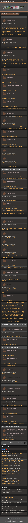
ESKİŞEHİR (13, 309)
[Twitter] (4, 449)
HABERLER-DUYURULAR (11, 200)
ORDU (23, 317)
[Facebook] (3, 449)
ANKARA (7, 304)
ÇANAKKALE (16, 307)
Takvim (5, 487)
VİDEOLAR (24, 47)
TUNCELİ (24, 320)
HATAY (13, 311)
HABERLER (12, 35)
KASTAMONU (4, 314)
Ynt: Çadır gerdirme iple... (6, 162)
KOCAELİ (6, 315)
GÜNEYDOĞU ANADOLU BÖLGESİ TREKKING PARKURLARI (13, 34)
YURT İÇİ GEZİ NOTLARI (11, 178)
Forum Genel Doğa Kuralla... (7, 439)
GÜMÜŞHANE (4, 311)
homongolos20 (9, 497)
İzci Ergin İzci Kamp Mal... (6, 74)
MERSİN (7, 317)
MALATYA (17, 315)
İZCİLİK (8, 69)
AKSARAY (22, 302)
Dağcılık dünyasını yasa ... (6, 43)
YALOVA (8, 321)
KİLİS (3, 315)
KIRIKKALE (13, 314)
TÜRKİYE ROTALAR (21, 46)
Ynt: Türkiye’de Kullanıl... (6, 245)
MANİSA (21, 315)
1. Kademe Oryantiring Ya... (7, 90)
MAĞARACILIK (10, 131)
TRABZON (20, 320)
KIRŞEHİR (22, 314)
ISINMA (22, 210)
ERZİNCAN (4, 309)
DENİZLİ (6, 308)
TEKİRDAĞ (12, 320)
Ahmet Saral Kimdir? (6, 355)
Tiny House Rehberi (5, 392)
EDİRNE (18, 308)
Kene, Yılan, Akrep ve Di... (6, 154)
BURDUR (9, 307)
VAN (5, 321)
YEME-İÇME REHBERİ (11, 267)
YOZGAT (11, 321)
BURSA (12, 307)
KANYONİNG (10, 77)
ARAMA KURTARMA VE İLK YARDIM (15, 150)
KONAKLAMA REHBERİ (20, 267)
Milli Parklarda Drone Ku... (7, 363)
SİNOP (20, 318)
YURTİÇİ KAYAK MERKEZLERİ (12, 108)
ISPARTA (18, 311)
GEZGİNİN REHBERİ (11, 260)
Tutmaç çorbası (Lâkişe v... (7, 265)
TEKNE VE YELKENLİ (6, 128)
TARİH (11, 279)
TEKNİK (15, 47)
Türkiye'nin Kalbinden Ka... (7, 144)
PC (21, 336)
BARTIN (7, 305)
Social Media (6, 446)
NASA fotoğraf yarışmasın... (7, 381)
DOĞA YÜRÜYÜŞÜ (11, 20)
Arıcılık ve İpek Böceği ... (6, 253)
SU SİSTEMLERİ (15, 213)
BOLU (5, 307)
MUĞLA (10, 317)
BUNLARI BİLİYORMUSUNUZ (17, 405)
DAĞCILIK (9, 39)
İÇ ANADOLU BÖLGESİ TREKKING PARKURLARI (16, 31)
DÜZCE (15, 308)
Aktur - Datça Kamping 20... (7, 186)
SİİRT (17, 318)
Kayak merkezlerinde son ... (7, 106)
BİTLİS (3, 307)
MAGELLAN (9, 336)
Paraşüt (16, 116)
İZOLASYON (11, 211)
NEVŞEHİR (17, 317)
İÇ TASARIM (17, 211)
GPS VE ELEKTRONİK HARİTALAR (14, 329)
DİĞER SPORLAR (11, 139)
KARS (23, 312)
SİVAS (22, 318)
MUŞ (13, 317)
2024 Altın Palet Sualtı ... (6, 373)
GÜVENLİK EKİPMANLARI (7, 213)
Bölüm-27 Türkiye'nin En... (7, 56)
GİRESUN (22, 309)
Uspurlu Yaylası (5, 300)
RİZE (7, 318)
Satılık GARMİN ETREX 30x (7, 421)
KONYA (9, 315)
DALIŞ (23, 126)
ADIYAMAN (12, 302)
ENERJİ (7, 211)
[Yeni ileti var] (4, 20)
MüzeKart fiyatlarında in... (7, 237)
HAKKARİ (9, 311)
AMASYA (3, 304)
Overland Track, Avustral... (7, 24)
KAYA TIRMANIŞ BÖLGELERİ (12, 46)
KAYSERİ (9, 314)
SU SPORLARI (10, 120)
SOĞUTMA (4, 211)
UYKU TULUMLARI (14, 164)
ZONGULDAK (16, 321)
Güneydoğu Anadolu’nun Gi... (7, 82)
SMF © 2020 (13, 520)
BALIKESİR (4, 305)
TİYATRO (14, 279)
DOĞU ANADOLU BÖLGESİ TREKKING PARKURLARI (12, 32)
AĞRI (19, 302)
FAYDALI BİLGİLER (11, 241)
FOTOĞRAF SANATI (11, 350)
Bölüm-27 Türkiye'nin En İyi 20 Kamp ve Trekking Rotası (13, 453)
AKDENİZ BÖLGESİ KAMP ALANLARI (13, 62)
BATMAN (11, 305)
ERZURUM (8, 309)
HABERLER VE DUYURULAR (13, 377)
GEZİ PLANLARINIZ (5, 229)
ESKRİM (12, 146)
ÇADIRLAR (9, 164)
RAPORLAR (12, 47)
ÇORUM (3, 308)
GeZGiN (14, 24)
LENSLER (13, 365)
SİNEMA (8, 279)
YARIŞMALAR (10, 369)
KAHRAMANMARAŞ (8, 312)
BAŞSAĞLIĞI (9, 395)
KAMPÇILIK (9, 52)
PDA (19, 336)
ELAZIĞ (22, 308)
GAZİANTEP (17, 309)
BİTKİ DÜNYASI (10, 291)
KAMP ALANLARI (11, 181)
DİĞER (22, 423)
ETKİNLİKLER (10, 249)
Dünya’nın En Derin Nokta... (7, 136)
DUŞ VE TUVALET (21, 213)
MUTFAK (3, 214)
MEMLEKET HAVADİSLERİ (13, 233)
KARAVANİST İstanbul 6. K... (7, 198)
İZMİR (3, 312)
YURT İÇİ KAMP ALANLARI (12, 188)
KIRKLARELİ (18, 314)
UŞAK (3, 321)
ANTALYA (11, 304)
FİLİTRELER (9, 365)
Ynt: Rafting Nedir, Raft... (6, 124)
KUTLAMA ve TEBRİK (16, 395)
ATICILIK (20, 146)
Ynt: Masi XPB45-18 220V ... (7, 208)
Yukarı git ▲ (19, 518)
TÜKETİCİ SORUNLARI (12, 408)
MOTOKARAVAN (10, 210)
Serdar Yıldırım (15, 277)
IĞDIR (16, 311)
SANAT (21, 279)
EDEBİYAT (4, 280)
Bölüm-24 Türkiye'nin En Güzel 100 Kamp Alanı (12, 477)
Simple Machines (18, 520)
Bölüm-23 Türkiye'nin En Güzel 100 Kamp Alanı (12, 480)
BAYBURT (15, 305)
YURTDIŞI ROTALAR (5, 35)
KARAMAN (19, 312)
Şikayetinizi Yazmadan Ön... (7, 413)
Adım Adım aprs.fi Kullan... (7, 344)
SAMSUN (14, 318)
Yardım (8, 518)
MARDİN (3, 317)
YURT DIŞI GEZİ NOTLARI (21, 178)
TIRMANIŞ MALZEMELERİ (13, 166)
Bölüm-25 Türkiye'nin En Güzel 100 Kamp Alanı (12, 473)
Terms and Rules (13, 518)
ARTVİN (19, 304)
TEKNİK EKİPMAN (11, 158)
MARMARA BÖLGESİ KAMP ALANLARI (14, 59)
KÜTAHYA (13, 315)
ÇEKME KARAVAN (17, 210)
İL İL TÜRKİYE (10, 295)
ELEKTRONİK (14, 423)
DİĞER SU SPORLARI (14, 128)
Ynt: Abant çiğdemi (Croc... (7, 288)
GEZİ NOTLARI (10, 221)
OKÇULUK (9, 146)
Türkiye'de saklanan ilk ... (6, 98)
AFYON (16, 302)
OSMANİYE (4, 318)
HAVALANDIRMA (22, 211)
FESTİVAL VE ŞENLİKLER (10, 257)
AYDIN (22, 304)
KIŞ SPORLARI (10, 101)
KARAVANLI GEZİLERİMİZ (13, 172)
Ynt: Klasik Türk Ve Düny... (6, 277)
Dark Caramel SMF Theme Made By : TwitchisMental (14, 521)
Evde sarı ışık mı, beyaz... (6, 403)
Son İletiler (6, 451)
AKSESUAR (8, 214)
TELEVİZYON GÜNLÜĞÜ (6, 269)
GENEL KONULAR (11, 193)
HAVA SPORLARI (11, 113)
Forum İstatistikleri (7, 495)
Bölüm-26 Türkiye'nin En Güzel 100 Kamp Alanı (12, 470)
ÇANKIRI (21, 307)
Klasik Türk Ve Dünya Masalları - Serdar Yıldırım (12, 467)
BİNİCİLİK (16, 146)
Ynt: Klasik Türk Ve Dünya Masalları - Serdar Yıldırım (13, 457)
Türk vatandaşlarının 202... (7, 226)
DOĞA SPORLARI (10, 255)
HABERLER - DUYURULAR (12, 126)
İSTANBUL (23, 311)
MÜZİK (18, 279)
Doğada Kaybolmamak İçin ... (7, 334)
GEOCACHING (10, 93)
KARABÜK (15, 312)
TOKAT (16, 320)
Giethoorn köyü (18, 176)
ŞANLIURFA (4, 320)
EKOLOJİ (9, 284)
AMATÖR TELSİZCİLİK (12, 339)
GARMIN (13, 336)
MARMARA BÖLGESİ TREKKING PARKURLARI (15, 27)
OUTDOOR (9, 423)
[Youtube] (6, 449)
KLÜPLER (19, 47)
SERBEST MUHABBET (12, 398)
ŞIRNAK (8, 320)
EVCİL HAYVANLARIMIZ (17, 291)
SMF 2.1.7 (8, 520)
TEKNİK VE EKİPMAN (22, 128)
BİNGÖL (22, 305)
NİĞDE (20, 317)
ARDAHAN (15, 304)
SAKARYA (10, 318)
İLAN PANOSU (10, 416)
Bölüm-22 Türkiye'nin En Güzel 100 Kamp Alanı (12, 483)
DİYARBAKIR (11, 308)
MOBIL (17, 336)
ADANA (8, 302)
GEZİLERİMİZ (19, 126)
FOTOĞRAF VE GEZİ (18, 255)
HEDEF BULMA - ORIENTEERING (14, 85)
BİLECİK (19, 305)
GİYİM (20, 164)
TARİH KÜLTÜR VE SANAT (13, 272)
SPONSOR (19, 423)
